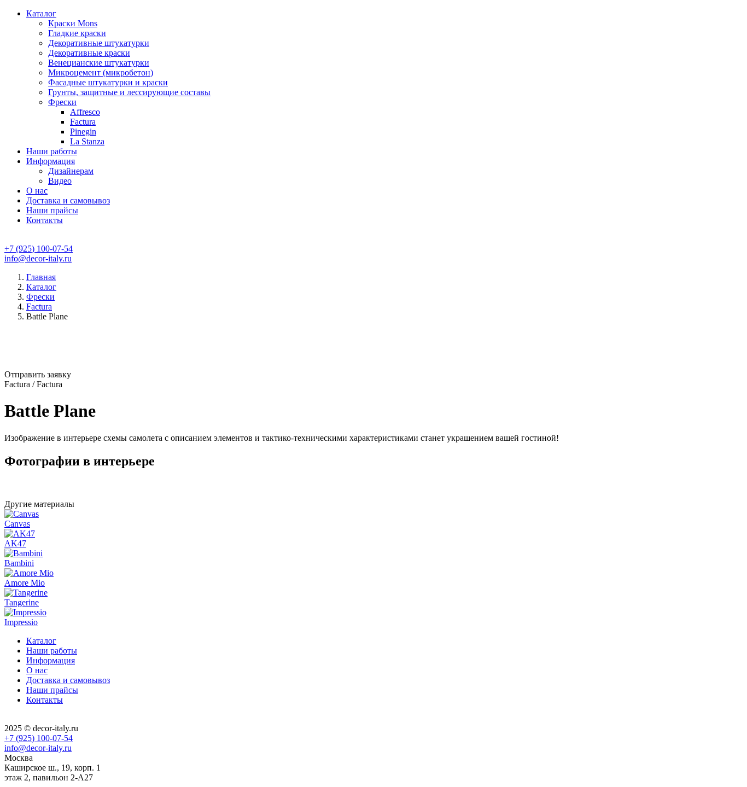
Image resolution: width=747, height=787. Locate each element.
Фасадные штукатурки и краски (108, 82)
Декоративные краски (89, 52)
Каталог (41, 13)
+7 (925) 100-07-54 (38, 248)
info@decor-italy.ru (38, 258)
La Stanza (87, 141)
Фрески (62, 102)
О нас (37, 190)
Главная (41, 277)
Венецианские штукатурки (98, 62)
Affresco (85, 111)
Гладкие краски (77, 33)
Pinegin (83, 131)
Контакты (44, 220)
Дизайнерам (71, 171)
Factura (83, 121)
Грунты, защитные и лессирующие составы (129, 92)
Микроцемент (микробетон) (100, 72)
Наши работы (51, 151)
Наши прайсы (52, 210)
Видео (60, 180)
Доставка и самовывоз (68, 200)
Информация (50, 161)
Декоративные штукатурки (98, 43)
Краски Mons (72, 23)
